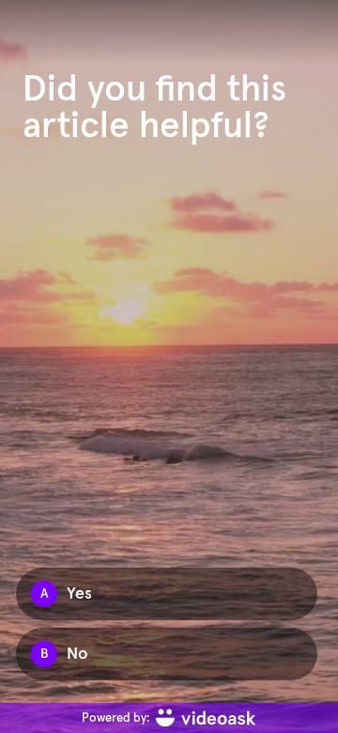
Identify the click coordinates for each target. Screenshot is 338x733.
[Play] (169, 366)
